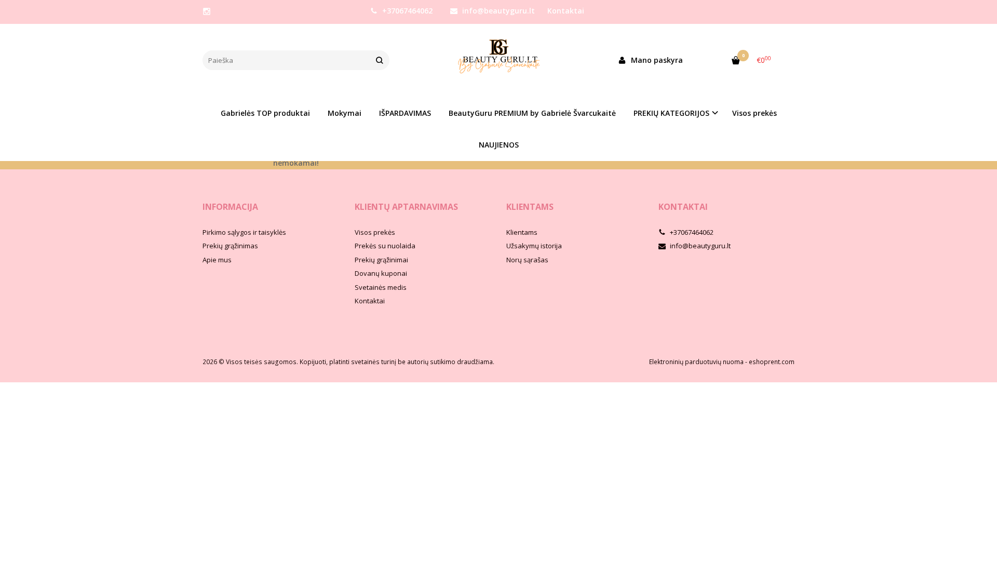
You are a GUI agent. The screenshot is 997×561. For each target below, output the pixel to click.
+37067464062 (406, 11)
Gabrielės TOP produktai (265, 113)
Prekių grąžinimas (230, 245)
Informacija (230, 206)
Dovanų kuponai (381, 273)
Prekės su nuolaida (385, 245)
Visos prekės (754, 113)
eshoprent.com (771, 361)
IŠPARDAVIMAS (405, 113)
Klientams (530, 206)
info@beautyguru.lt (497, 11)
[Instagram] (207, 11)
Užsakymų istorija (534, 245)
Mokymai (344, 113)
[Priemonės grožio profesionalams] (498, 60)
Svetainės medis (381, 287)
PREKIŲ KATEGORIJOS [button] (671, 113)
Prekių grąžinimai (381, 259)
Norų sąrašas (527, 259)
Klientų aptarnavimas (406, 206)
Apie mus (217, 259)
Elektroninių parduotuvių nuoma (696, 361)
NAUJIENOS (499, 145)
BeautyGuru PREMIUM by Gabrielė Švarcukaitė (532, 113)
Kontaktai (565, 11)
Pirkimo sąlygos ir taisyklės (244, 232)
